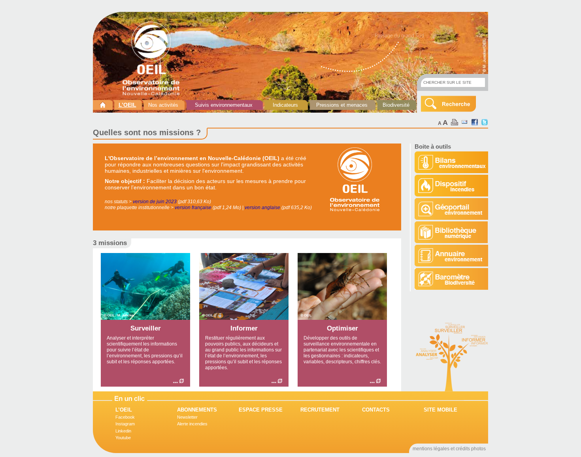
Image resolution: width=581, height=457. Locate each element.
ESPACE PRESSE (261, 410)
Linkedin (123, 431)
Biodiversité (396, 105)
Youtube (123, 437)
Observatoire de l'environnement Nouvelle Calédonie (154, 58)
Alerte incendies (192, 423)
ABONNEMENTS (197, 410)
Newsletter (187, 417)
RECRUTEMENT (320, 410)
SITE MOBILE (440, 410)
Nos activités (163, 105)
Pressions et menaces (342, 105)
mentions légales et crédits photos (449, 448)
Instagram (125, 423)
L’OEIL (127, 105)
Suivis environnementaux (224, 105)
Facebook (125, 417)
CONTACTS (376, 410)
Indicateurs (285, 105)
